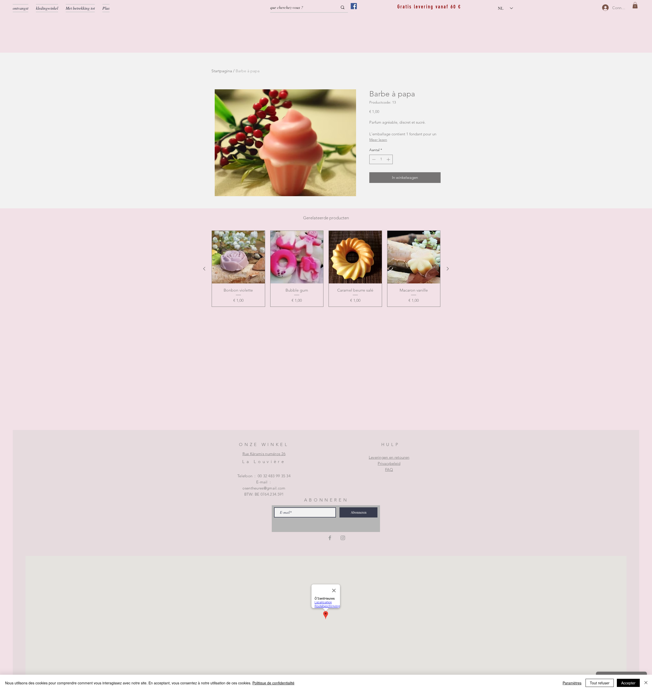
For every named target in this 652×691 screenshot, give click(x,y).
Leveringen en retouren (389, 457)
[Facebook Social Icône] (354, 6)
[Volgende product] (448, 269)
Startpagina (221, 70)
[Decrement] (373, 159)
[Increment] (389, 159)
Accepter (628, 682)
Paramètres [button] (572, 682)
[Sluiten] (646, 683)
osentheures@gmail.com (263, 488)
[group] (326, 268)
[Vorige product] (204, 269)
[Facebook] (330, 538)
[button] (635, 5)
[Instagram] (343, 538)
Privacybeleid (389, 463)
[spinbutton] (381, 159)
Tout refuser (599, 682)
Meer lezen (378, 139)
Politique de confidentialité (273, 682)
